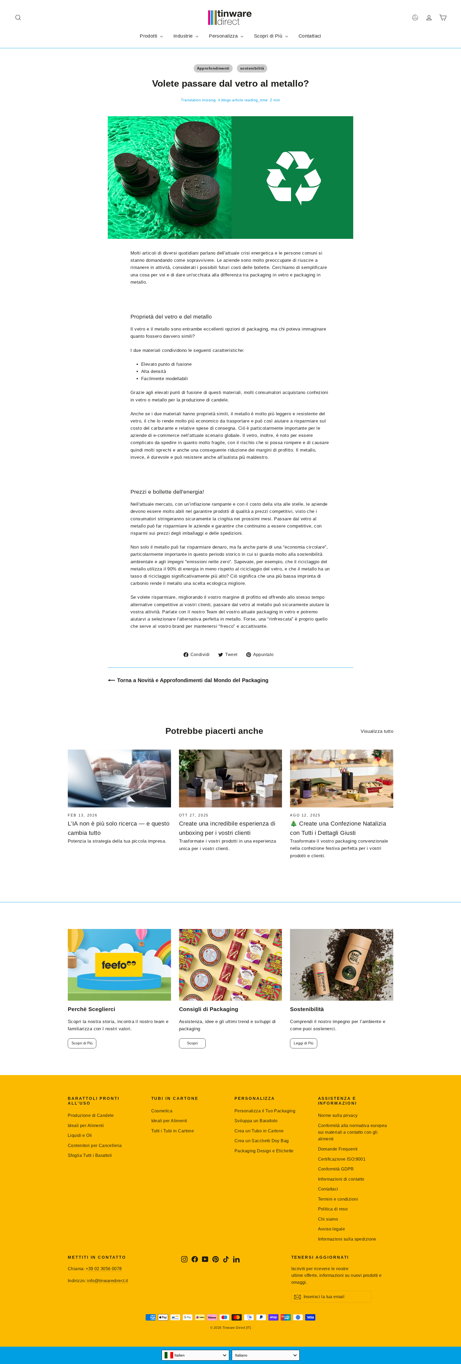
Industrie (183, 36)
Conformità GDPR (336, 1169)
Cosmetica (162, 1111)
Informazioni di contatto (341, 1179)
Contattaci (310, 36)
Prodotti (149, 36)
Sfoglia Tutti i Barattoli (90, 1155)
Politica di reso (333, 1209)
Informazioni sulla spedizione (347, 1239)
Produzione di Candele (91, 1115)
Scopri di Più (269, 36)
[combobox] (195, 1355)
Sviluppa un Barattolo (256, 1120)
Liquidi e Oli (80, 1135)
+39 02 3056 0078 (104, 1268)
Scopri (192, 1043)
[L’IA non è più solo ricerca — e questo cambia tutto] (119, 778)
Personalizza (224, 36)
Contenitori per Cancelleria (95, 1145)
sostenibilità (252, 68)
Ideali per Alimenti (86, 1125)
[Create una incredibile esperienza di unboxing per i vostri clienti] (230, 779)
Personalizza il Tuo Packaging (265, 1111)
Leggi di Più (303, 1043)
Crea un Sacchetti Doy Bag (262, 1140)
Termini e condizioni (338, 1199)
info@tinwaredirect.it (107, 1280)
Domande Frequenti (338, 1149)
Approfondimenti (213, 68)
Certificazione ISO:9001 (342, 1159)
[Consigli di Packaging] (230, 965)
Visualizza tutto (377, 731)
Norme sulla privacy (338, 1115)
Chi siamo (328, 1219)
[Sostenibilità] (341, 965)
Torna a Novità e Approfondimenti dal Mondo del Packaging (192, 680)
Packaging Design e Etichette (264, 1151)
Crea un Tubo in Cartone (259, 1131)
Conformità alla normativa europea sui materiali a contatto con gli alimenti (352, 1132)
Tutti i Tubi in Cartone (172, 1131)
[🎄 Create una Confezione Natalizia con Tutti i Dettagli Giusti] (341, 778)
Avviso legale (331, 1229)
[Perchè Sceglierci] (119, 965)
